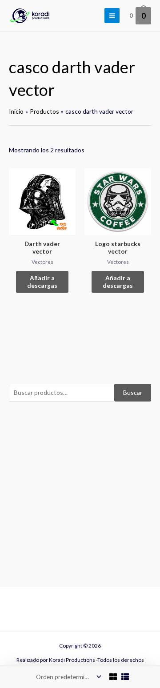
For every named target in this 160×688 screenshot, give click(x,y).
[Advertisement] (80, 492)
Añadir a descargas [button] (42, 282)
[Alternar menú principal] (112, 15)
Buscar (132, 392)
